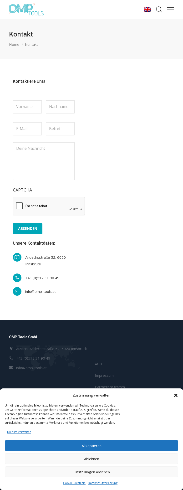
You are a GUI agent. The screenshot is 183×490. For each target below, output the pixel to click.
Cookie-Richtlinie (74, 483)
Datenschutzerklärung (102, 483)
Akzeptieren (92, 445)
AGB (98, 363)
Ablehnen (91, 458)
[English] (147, 9)
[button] (175, 395)
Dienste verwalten (19, 432)
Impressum (104, 375)
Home (14, 44)
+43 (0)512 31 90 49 (33, 358)
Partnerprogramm (110, 386)
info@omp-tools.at (31, 367)
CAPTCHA (22, 190)
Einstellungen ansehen (91, 471)
